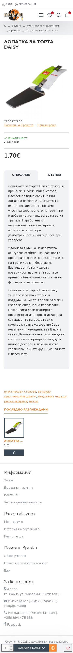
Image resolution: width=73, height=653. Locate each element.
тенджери (46, 396)
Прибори (14, 30)
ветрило (44, 391)
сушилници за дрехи (20, 396)
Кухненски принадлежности (43, 25)
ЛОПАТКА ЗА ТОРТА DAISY (14, 441)
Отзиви (54, 175)
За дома (16, 25)
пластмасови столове (20, 391)
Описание (21, 175)
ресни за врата (15, 401)
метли (33, 401)
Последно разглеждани (26, 409)
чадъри (61, 396)
